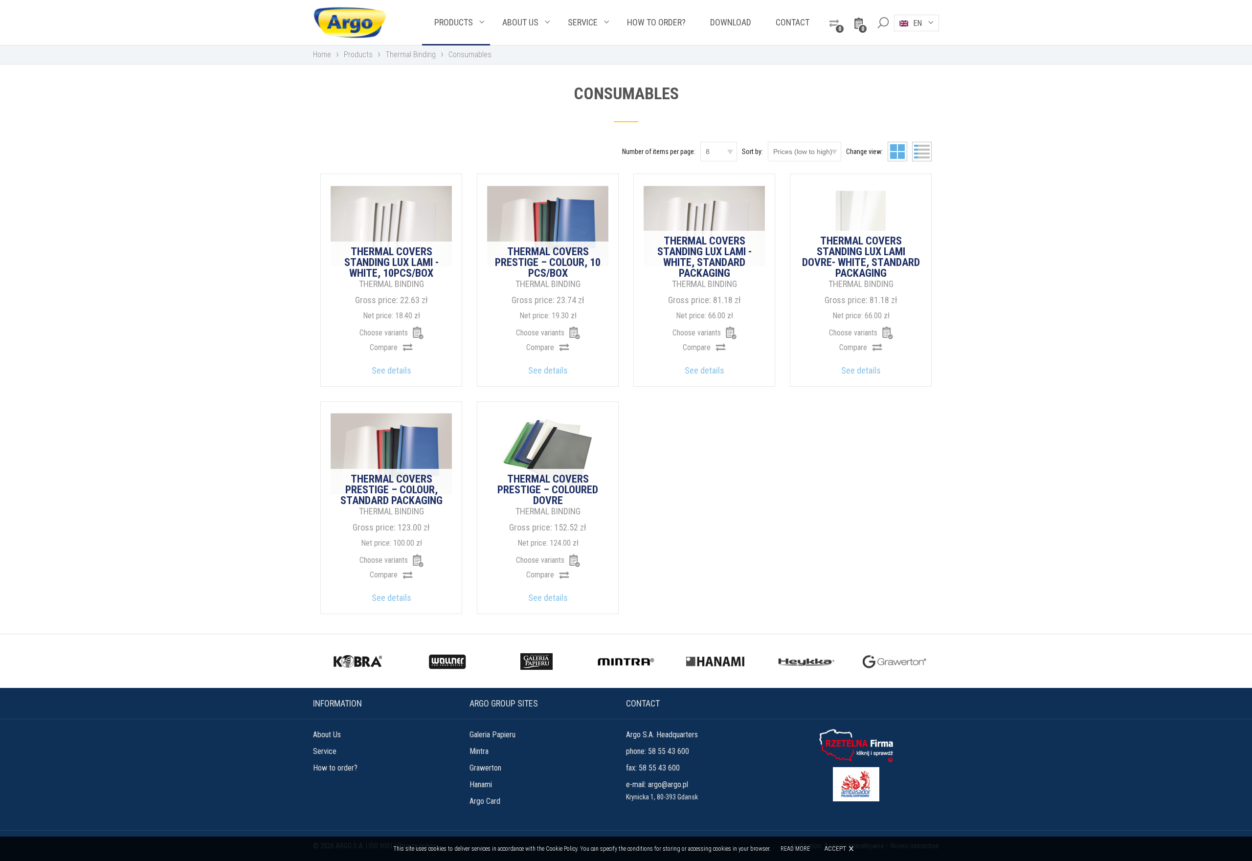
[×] (883, 22)
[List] (922, 151)
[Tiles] (897, 151)
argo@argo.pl (668, 784)
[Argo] (349, 22)
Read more (795, 848)
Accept (835, 848)
